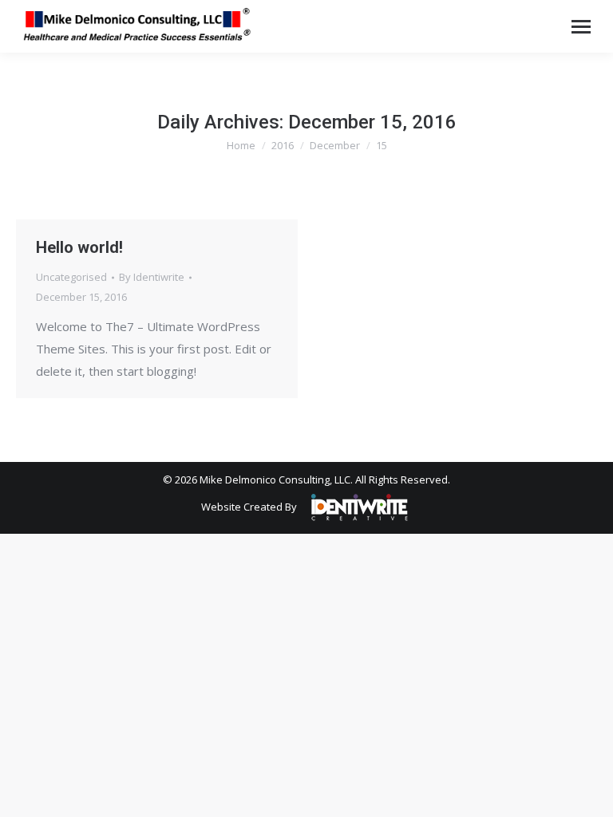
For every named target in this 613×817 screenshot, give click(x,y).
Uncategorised (71, 277)
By (151, 277)
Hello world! (79, 247)
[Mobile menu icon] (581, 26)
